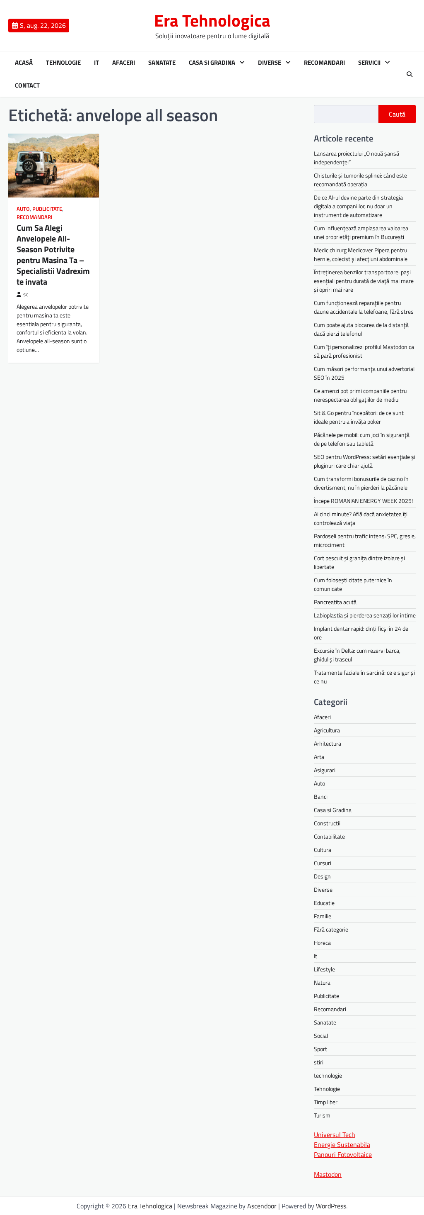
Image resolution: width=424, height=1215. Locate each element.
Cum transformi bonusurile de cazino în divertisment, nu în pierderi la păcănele (361, 483)
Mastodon (328, 1174)
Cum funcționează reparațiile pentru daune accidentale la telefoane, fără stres (364, 307)
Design (322, 876)
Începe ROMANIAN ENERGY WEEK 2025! (363, 500)
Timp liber (325, 1102)
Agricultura (327, 730)
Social (321, 1035)
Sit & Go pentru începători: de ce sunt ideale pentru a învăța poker (359, 417)
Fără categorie (331, 929)
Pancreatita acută (335, 602)
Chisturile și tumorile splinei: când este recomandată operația (360, 179)
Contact (27, 85)
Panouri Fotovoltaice (343, 1154)
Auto (23, 209)
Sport (320, 1048)
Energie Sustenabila (342, 1144)
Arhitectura (327, 743)
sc (25, 294)
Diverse (269, 62)
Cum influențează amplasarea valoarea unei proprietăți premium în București (361, 232)
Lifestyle (324, 969)
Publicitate (47, 209)
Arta (319, 756)
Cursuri (322, 863)
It (96, 62)
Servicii (369, 62)
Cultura (322, 849)
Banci (321, 796)
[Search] (409, 74)
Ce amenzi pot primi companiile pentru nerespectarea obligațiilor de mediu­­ (360, 395)
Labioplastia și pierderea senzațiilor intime (365, 615)
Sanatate (162, 62)
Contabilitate (329, 836)
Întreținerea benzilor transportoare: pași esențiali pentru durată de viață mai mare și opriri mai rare (364, 281)
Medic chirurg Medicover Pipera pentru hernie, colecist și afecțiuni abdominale (360, 254)
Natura (322, 982)
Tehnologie (63, 62)
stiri (318, 1062)
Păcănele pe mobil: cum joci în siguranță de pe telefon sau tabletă (362, 439)
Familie (322, 916)
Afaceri (123, 62)
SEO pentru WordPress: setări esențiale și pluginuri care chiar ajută (364, 461)
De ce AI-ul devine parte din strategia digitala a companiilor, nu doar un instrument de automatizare (358, 206)
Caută (397, 114)
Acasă (24, 62)
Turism (322, 1115)
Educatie (324, 902)
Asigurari (324, 770)
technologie (328, 1075)
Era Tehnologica (212, 20)
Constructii (327, 823)
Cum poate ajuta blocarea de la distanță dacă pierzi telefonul (361, 329)
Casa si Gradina (212, 62)
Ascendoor (262, 1206)
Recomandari (324, 62)
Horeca (322, 942)
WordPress (331, 1206)
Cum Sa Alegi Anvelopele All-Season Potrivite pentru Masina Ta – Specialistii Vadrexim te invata (53, 254)
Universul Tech (334, 1134)
